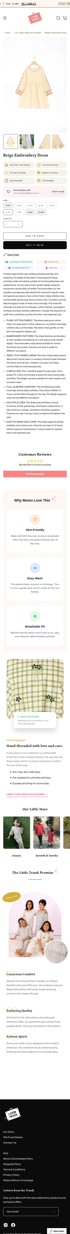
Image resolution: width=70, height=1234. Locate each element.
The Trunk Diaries (13, 1137)
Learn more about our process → (27, 794)
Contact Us (9, 1142)
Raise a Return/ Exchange (18, 1180)
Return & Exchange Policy (18, 1158)
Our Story (8, 1131)
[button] (58, 18)
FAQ (5, 1153)
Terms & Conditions (14, 1169)
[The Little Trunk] (35, 18)
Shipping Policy (12, 1164)
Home (7, 32)
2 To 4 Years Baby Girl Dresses (27, 32)
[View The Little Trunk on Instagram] (5, 1225)
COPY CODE (58, 192)
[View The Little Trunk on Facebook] (13, 1225)
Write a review (35, 473)
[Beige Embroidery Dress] (10, 141)
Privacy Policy (11, 1174)
